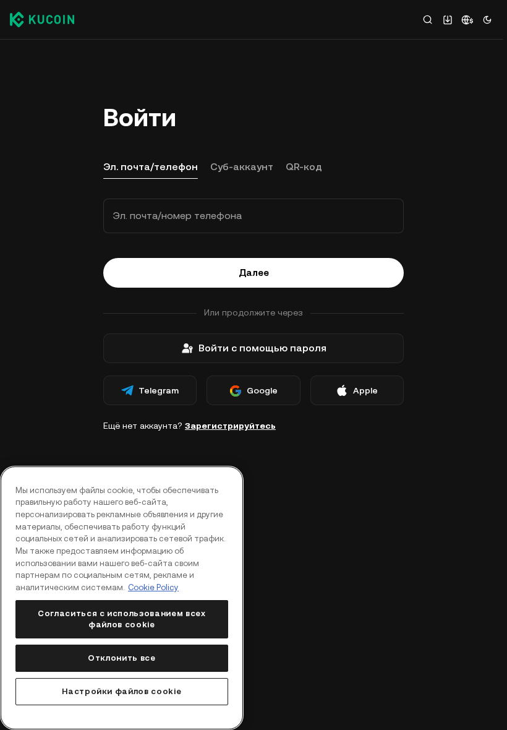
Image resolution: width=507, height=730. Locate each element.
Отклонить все (122, 658)
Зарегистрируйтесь (230, 426)
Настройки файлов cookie (121, 691)
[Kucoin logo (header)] (42, 19)
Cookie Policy (153, 587)
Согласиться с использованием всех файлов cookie (122, 619)
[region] (122, 598)
